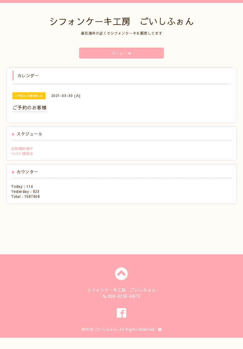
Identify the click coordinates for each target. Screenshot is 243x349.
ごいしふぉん (106, 329)
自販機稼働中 (22, 148)
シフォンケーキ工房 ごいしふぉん (121, 21)
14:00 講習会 (22, 153)
